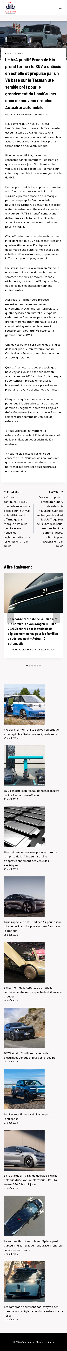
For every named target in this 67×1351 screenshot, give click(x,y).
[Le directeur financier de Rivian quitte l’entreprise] (33, 1089)
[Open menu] (60, 7)
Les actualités (14, 53)
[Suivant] (56, 618)
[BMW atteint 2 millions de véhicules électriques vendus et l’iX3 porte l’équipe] (33, 1028)
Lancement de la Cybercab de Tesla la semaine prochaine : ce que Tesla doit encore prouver (33, 992)
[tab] (27, 665)
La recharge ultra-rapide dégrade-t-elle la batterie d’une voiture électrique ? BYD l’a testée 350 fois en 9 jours (31, 1180)
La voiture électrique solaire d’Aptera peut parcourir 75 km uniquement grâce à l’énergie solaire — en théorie (33, 1245)
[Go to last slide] (10, 618)
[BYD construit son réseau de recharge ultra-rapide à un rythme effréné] (33, 765)
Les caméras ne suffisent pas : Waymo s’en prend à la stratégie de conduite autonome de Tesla (33, 1311)
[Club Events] (10, 8)
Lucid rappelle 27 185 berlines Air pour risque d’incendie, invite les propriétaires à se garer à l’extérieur (33, 926)
